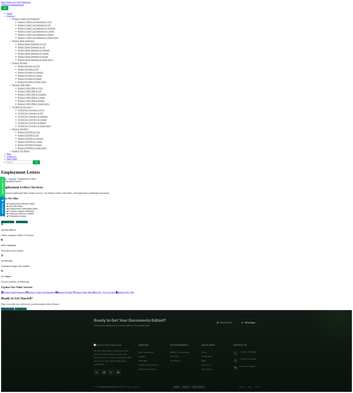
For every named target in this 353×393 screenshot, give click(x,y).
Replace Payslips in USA (29, 66)
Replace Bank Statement (23, 41)
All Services (207, 356)
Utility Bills (142, 361)
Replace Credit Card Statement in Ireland (36, 34)
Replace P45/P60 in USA (29, 132)
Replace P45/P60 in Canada (30, 142)
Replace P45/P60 (20, 129)
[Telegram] (104, 372)
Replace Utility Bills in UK (30, 91)
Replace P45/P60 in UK (28, 135)
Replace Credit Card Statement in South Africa (38, 38)
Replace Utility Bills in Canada (31, 97)
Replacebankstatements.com (111, 387)
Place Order (6, 2)
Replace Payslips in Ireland (29, 79)
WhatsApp (26, 2)
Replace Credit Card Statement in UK (34, 25)
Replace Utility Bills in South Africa (33, 104)
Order (257, 387)
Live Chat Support (247, 366)
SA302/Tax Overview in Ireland (32, 123)
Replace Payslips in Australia (30, 72)
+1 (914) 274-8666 (248, 359)
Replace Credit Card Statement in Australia (36, 28)
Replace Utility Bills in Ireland (31, 101)
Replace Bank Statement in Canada (33, 53)
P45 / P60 (174, 356)
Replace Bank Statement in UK (31, 47)
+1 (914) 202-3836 (248, 352)
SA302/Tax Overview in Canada (32, 119)
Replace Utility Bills (21, 85)
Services (11, 16)
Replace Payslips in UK (28, 69)
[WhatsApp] (97, 372)
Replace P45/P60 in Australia (30, 138)
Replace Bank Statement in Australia (34, 50)
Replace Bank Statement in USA (32, 44)
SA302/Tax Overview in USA (31, 110)
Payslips (142, 356)
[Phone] (111, 372)
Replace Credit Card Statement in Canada (36, 31)
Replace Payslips (20, 63)
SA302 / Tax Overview (179, 352)
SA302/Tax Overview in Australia (33, 116)
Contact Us (12, 156)
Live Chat (16, 2)
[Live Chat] (118, 372)
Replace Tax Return (21, 151)
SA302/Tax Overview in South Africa (34, 126)
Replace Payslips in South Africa (32, 82)
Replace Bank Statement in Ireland (33, 56)
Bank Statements (145, 352)
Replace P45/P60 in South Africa (32, 148)
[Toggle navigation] (4, 8)
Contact (241, 387)
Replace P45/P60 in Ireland (30, 145)
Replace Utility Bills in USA (30, 88)
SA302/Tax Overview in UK (30, 113)
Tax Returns (175, 361)
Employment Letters (147, 369)
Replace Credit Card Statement (26, 19)
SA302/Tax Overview (22, 107)
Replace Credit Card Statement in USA (35, 22)
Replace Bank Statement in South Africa (35, 60)
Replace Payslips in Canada (30, 75)
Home (9, 13)
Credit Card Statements (148, 365)
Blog (9, 154)
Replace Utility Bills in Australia (32, 94)
